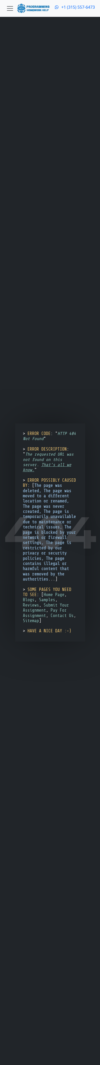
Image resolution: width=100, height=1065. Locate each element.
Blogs (28, 599)
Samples (47, 599)
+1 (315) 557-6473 (77, 7)
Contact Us (62, 615)
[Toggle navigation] (10, 8)
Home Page (54, 594)
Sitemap (31, 620)
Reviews (31, 605)
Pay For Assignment (45, 613)
